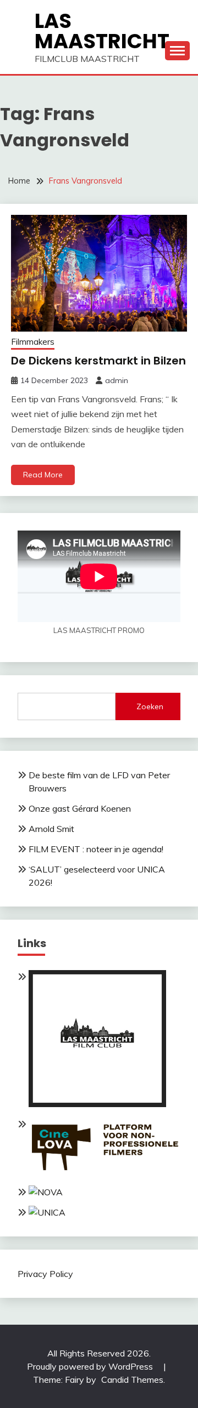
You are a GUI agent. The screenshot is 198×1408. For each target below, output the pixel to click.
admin (116, 380)
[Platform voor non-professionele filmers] (104, 1172)
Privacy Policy (45, 1273)
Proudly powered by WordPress (91, 1366)
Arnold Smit (51, 828)
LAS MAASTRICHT (102, 31)
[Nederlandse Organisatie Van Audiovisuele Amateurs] (46, 1192)
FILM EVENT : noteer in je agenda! (96, 848)
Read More (43, 475)
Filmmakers (32, 342)
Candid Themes (132, 1379)
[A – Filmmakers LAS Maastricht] (97, 1103)
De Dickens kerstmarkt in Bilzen (98, 360)
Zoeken (149, 706)
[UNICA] (47, 1212)
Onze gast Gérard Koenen (80, 808)
